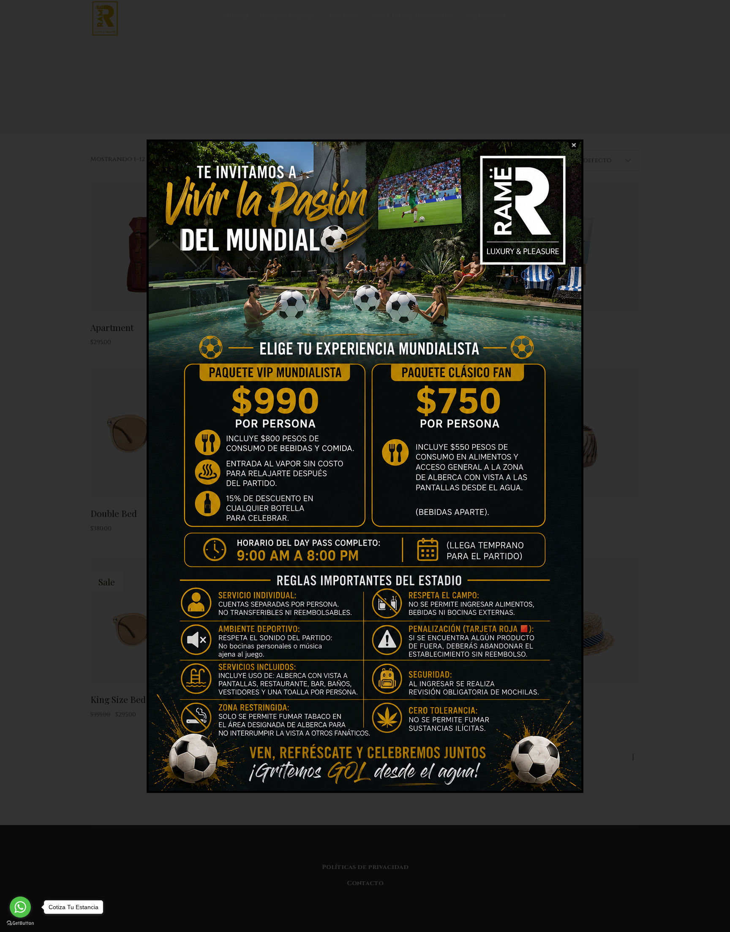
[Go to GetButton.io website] (20, 923)
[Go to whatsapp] (20, 907)
